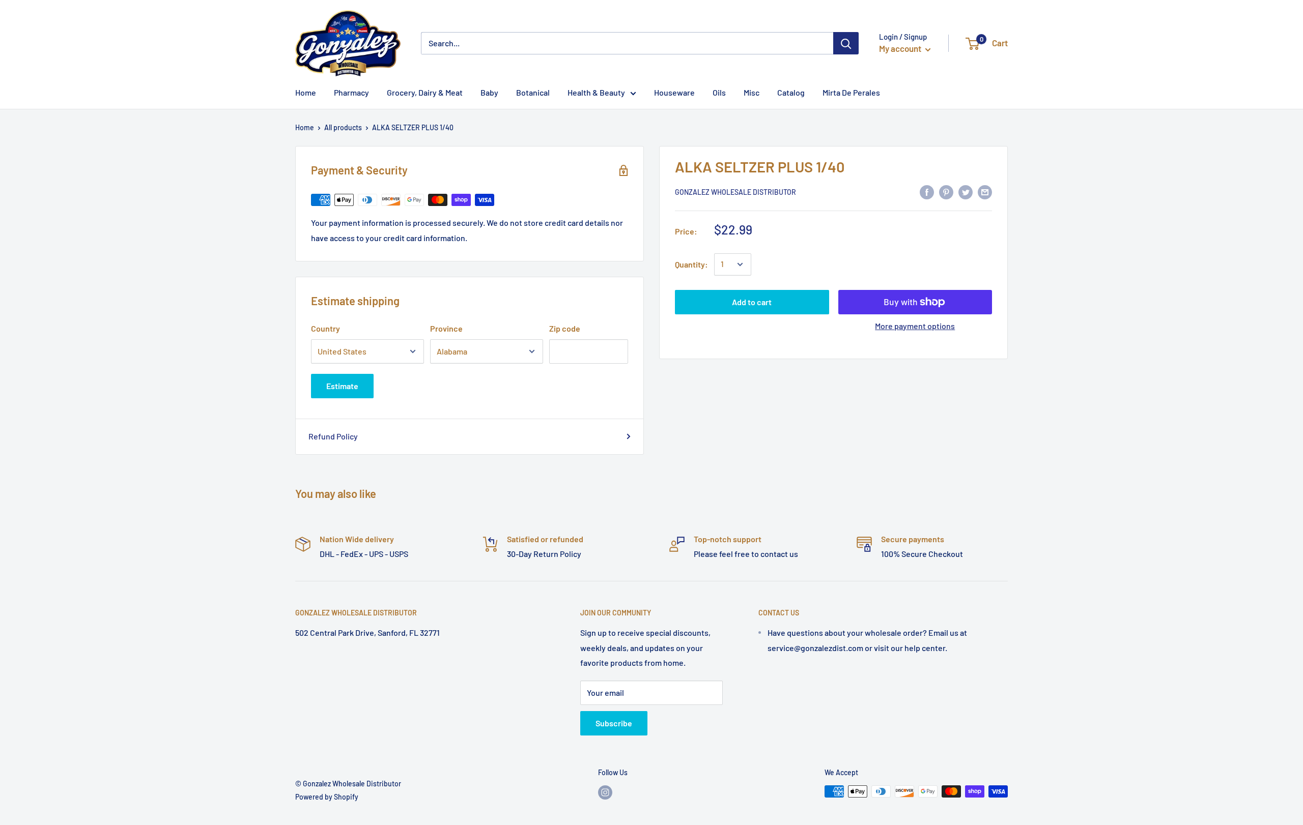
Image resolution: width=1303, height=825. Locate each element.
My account (901, 48)
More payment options (915, 326)
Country (325, 328)
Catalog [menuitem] (791, 92)
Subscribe (614, 723)
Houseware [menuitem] (674, 92)
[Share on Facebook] (927, 191)
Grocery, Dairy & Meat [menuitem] (425, 92)
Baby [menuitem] (489, 92)
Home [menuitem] (305, 92)
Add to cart (752, 302)
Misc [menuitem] (751, 92)
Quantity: (691, 264)
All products (343, 127)
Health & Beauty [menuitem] (596, 92)
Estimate (342, 386)
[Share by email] (985, 191)
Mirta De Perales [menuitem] (851, 92)
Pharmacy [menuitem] (351, 92)
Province (446, 328)
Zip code (564, 328)
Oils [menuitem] (719, 92)
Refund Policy (333, 436)
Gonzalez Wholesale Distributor (735, 192)
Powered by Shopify (326, 796)
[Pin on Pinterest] (946, 191)
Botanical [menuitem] (533, 92)
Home (304, 127)
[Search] (846, 43)
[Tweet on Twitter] (965, 191)
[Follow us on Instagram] (605, 792)
